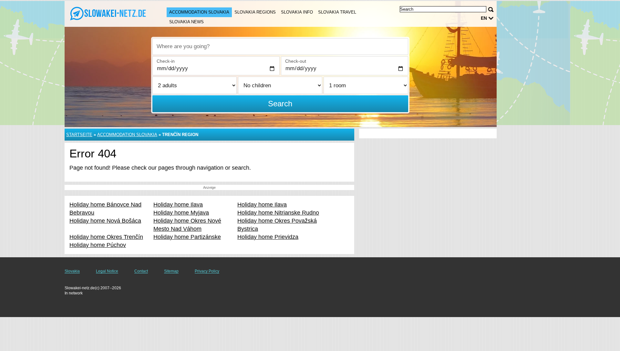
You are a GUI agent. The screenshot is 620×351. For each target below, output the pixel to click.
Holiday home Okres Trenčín (106, 237)
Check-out (295, 61)
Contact (141, 271)
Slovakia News (186, 21)
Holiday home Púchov (97, 245)
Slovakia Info (297, 12)
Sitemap (171, 271)
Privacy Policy (207, 271)
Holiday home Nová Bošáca (105, 221)
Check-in (166, 61)
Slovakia (72, 271)
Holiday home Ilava (178, 204)
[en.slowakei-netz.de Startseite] (109, 13)
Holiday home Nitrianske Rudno (278, 212)
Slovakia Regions (255, 12)
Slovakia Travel (337, 12)
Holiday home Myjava (181, 212)
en (484, 18)
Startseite (79, 134)
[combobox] (280, 46)
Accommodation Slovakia (199, 12)
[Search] (490, 9)
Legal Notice (107, 271)
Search (280, 103)
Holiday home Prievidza (267, 237)
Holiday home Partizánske (187, 237)
